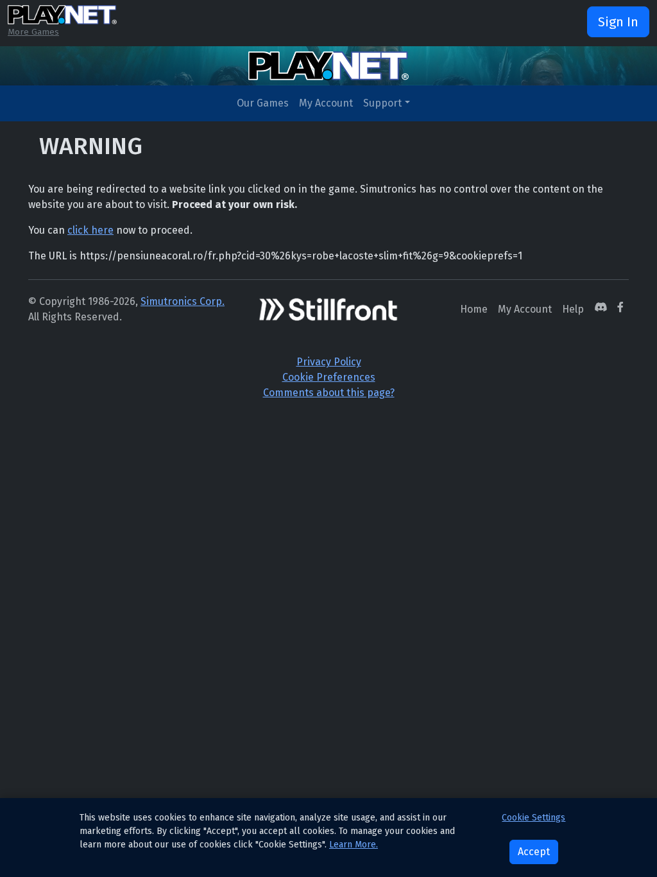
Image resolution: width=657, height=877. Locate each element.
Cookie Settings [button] (533, 817)
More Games (33, 31)
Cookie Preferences (328, 377)
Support (382, 103)
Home (474, 309)
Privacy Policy (328, 362)
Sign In (618, 22)
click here (90, 230)
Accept (534, 852)
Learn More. (353, 844)
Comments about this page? (329, 392)
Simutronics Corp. (183, 301)
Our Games (263, 103)
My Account (326, 103)
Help (573, 309)
